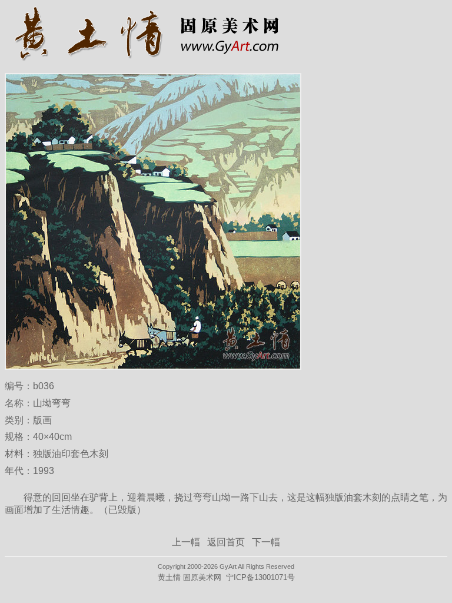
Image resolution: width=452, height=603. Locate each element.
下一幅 (266, 542)
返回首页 (226, 542)
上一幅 (186, 542)
